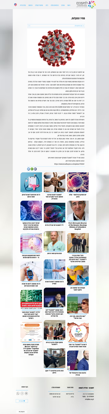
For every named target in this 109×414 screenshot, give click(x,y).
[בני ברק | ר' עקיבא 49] (26, 393)
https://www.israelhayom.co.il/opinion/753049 (69, 164)
